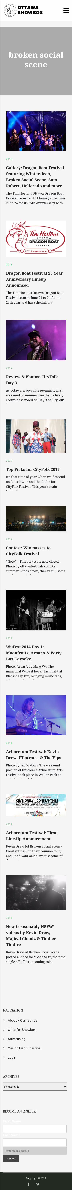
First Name (12, 1121)
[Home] (23, 10)
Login (12, 1057)
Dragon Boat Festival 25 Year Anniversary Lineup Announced (34, 279)
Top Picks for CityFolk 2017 (33, 469)
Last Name (11, 1135)
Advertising (16, 1039)
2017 (9, 368)
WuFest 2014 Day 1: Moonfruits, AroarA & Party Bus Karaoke (34, 653)
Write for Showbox (22, 1030)
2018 (9, 159)
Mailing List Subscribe (24, 1048)
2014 (9, 638)
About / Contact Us (22, 1020)
